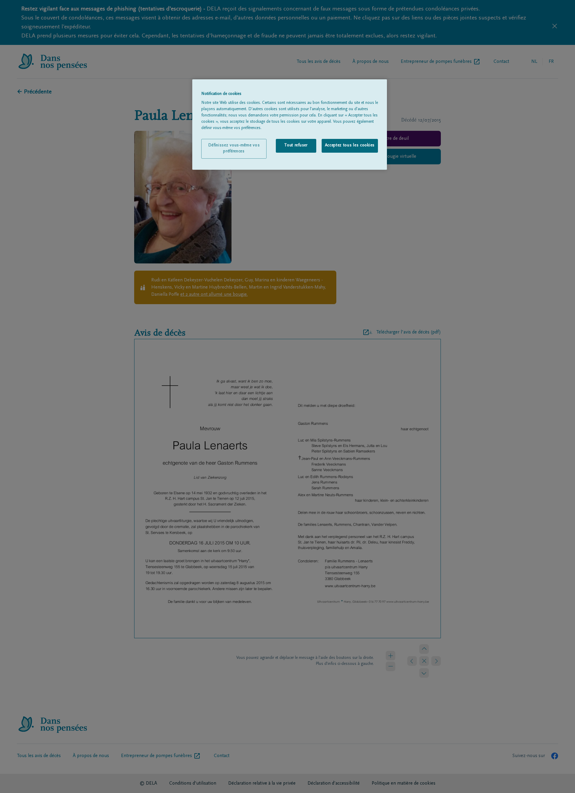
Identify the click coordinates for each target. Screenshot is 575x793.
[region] (289, 124)
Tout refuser (295, 145)
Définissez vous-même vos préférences (234, 148)
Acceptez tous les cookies (350, 145)
